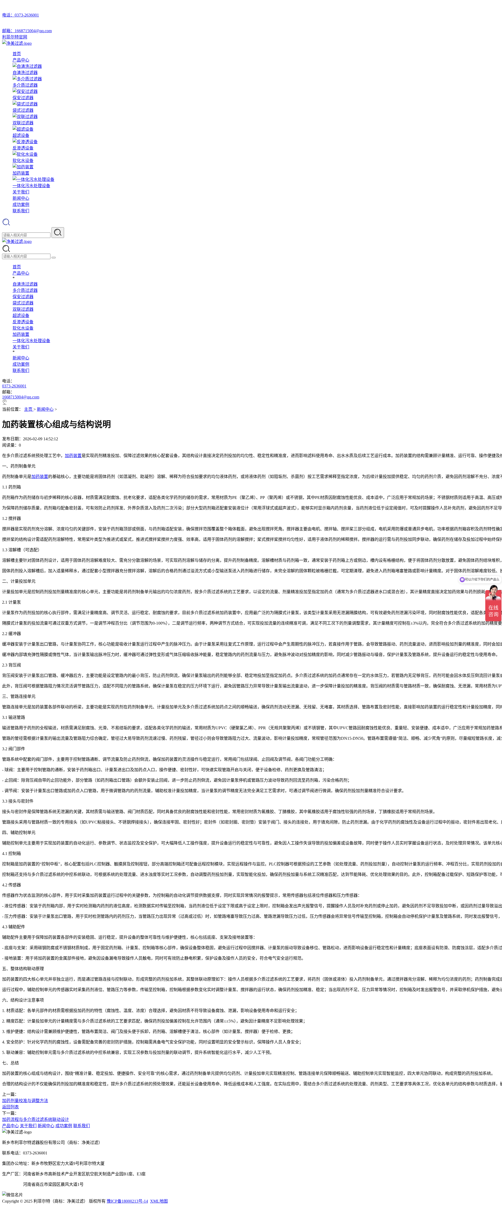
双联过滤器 (23, 309)
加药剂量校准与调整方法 (25, 1100)
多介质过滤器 (25, 290)
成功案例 (21, 204)
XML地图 (159, 1201)
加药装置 (21, 334)
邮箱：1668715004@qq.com (27, 31)
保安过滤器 (23, 296)
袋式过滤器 (23, 303)
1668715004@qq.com (20, 397)
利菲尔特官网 (14, 37)
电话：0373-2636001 (20, 15)
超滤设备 (21, 315)
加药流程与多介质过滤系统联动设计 (35, 1119)
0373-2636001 (14, 386)
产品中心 (21, 60)
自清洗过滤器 (25, 284)
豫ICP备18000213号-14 (127, 1201)
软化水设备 (23, 328)
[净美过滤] (17, 43)
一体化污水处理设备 (31, 340)
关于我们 (21, 192)
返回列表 (10, 1107)
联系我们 (21, 211)
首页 (17, 54)
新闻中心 (21, 198)
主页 (28, 409)
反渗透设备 (23, 322)
